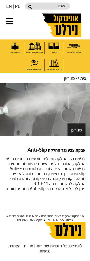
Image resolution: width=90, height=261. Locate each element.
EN (9, 6)
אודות (28, 245)
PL (17, 6)
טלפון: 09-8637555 (59, 220)
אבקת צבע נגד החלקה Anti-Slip (57, 150)
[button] (9, 21)
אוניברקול (62, 25)
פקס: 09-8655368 (29, 220)
